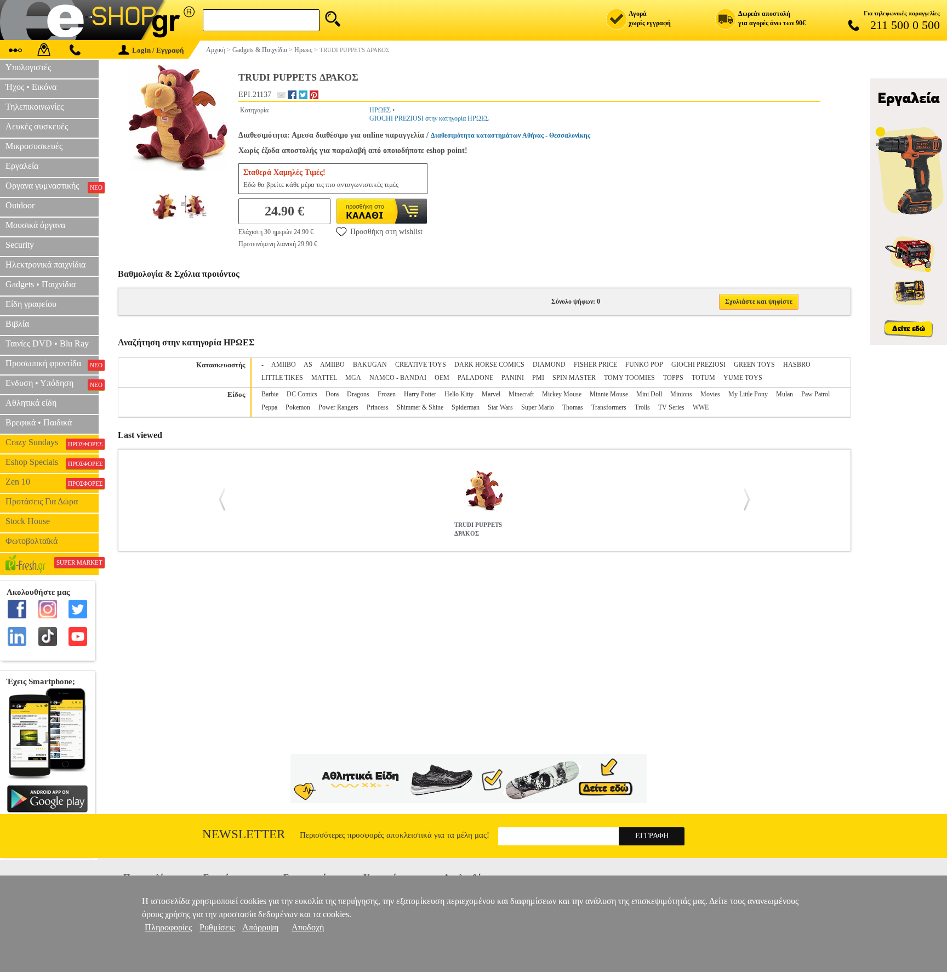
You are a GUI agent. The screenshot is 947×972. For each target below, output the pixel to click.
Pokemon (298, 407)
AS (308, 364)
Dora (332, 394)
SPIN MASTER (574, 378)
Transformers (608, 407)
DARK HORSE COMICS (489, 364)
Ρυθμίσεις (217, 927)
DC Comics (302, 394)
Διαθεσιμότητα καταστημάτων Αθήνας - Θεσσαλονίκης (510, 135)
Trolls (642, 407)
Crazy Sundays (52, 442)
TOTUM (703, 378)
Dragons (358, 394)
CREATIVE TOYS (420, 364)
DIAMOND (549, 364)
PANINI (512, 378)
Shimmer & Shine (420, 407)
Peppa (269, 407)
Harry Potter (420, 394)
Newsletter (243, 834)
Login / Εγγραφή (158, 50)
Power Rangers (338, 407)
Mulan (784, 394)
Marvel (491, 394)
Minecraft (521, 394)
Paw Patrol (815, 394)
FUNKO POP (644, 364)
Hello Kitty (459, 394)
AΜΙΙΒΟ (332, 364)
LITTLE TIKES (282, 378)
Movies (710, 394)
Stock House (27, 521)
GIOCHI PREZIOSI (698, 364)
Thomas (572, 407)
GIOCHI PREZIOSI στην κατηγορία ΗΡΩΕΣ (429, 118)
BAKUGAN (370, 364)
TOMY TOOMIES (629, 378)
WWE (701, 407)
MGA (353, 378)
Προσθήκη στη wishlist (386, 232)
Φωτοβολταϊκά (31, 540)
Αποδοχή (308, 927)
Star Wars (500, 407)
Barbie (269, 394)
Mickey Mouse (561, 394)
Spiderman (466, 407)
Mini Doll (649, 394)
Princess (378, 407)
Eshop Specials (52, 462)
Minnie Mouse (609, 394)
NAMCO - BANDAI (397, 378)
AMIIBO (283, 364)
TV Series (671, 407)
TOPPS (673, 378)
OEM (442, 378)
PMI (538, 378)
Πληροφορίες (168, 927)
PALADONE (475, 378)
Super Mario (537, 407)
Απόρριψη (260, 927)
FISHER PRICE (595, 364)
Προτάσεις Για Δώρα (41, 501)
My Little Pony (748, 394)
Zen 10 (52, 482)
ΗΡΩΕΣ (380, 110)
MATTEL (324, 378)
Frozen (387, 394)
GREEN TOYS (754, 364)
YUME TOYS (742, 378)
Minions (681, 394)
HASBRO (797, 364)
